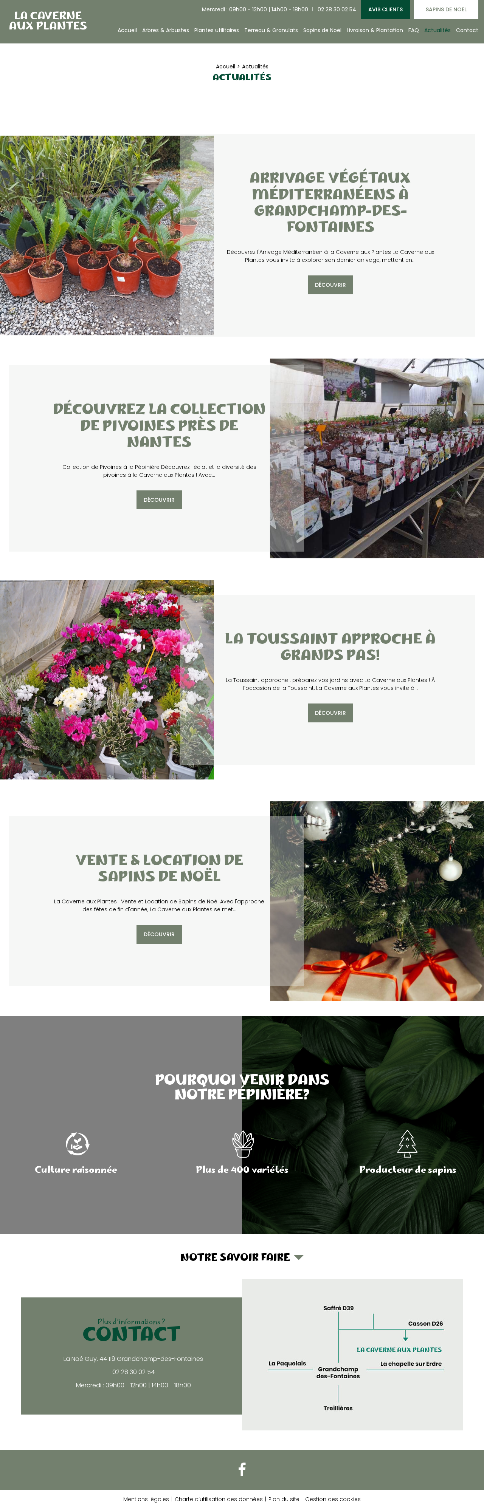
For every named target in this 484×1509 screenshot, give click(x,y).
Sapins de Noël (446, 9)
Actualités (437, 30)
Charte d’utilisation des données (219, 1499)
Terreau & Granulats (271, 30)
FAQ (413, 30)
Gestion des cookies (333, 1499)
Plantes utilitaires (216, 30)
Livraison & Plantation (375, 30)
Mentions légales (146, 1499)
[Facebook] (242, 1470)
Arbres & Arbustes (165, 30)
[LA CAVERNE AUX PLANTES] (47, 20)
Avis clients (385, 9)
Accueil (127, 30)
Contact (467, 30)
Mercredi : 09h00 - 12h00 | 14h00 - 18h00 (255, 9)
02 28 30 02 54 (337, 9)
